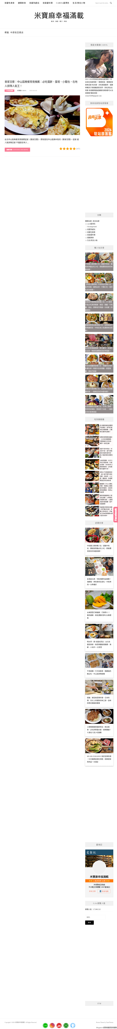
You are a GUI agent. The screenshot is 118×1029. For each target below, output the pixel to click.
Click (115, 514)
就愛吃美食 (10, 3)
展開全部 (88, 221)
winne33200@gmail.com (93, 96)
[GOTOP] (72, 1025)
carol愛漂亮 (62, 3)
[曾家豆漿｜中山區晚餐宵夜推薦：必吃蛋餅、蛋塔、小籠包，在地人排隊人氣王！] (42, 115)
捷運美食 (22, 3)
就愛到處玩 (34, 3)
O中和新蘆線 (9, 90)
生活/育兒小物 (79, 3)
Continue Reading (20, 149)
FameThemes (109, 1022)
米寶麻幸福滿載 (59, 16)
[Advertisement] (42, 61)
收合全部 (96, 221)
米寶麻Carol (22, 90)
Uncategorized (92, 226)
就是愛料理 (48, 3)
